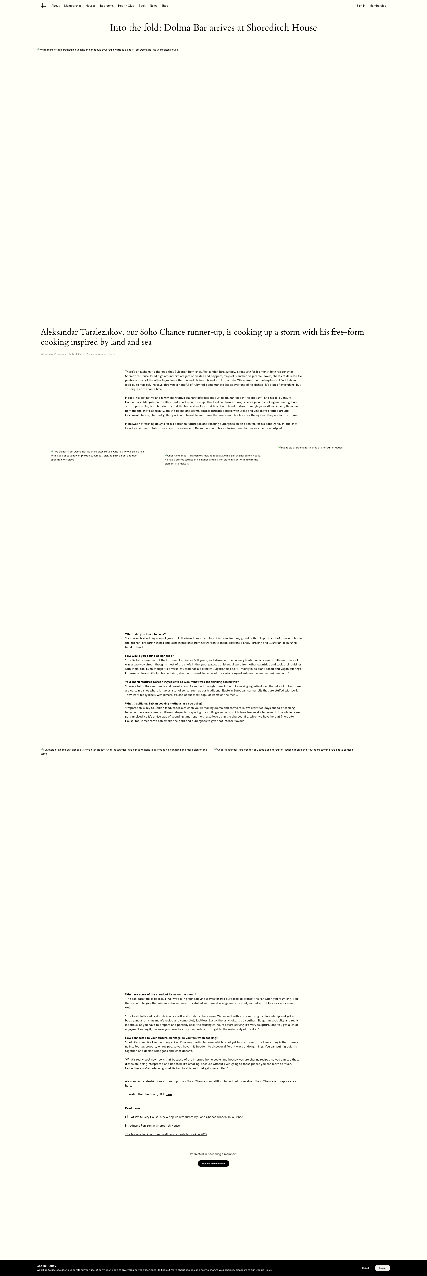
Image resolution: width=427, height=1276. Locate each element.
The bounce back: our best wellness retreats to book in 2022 (166, 1134)
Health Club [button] (126, 6)
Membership (72, 6)
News (153, 6)
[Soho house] (44, 6)
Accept (382, 1267)
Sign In (361, 6)
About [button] (56, 6)
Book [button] (142, 6)
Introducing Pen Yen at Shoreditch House (152, 1125)
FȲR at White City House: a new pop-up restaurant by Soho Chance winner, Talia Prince (184, 1117)
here (128, 1085)
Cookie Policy (264, 1270)
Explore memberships (213, 1163)
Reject (365, 1267)
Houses (90, 6)
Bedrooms (107, 6)
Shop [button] (164, 6)
